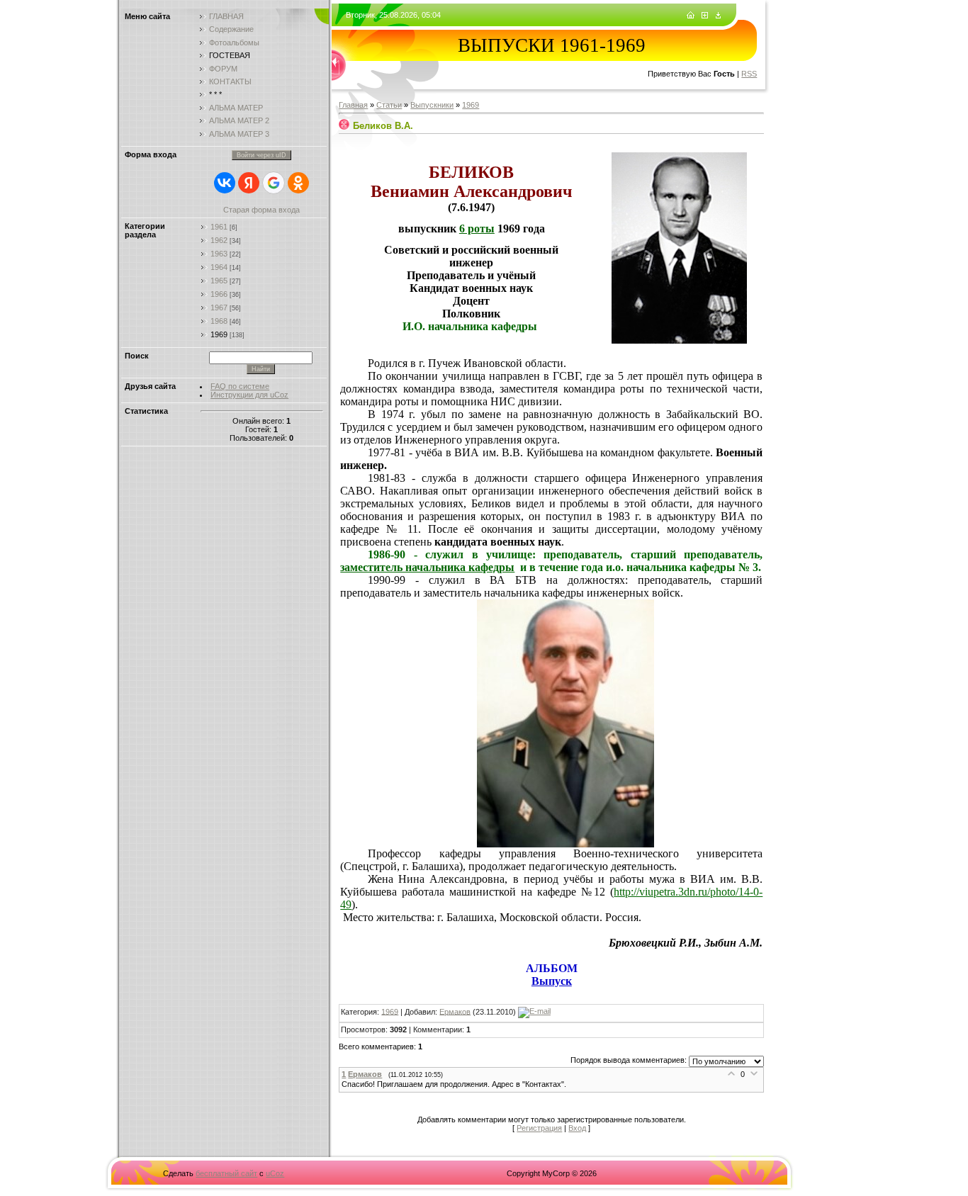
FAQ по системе (239, 386)
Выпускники (432, 105)
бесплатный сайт (226, 1173)
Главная (353, 105)
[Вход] (718, 15)
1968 (218, 321)
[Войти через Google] (273, 182)
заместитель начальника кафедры (427, 567)
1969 (218, 334)
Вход (577, 1128)
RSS (749, 73)
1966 (218, 294)
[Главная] (690, 15)
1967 (218, 307)
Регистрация (539, 1128)
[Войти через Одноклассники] (298, 182)
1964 (218, 267)
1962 (218, 240)
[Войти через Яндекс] (248, 182)
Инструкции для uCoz (249, 394)
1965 (218, 280)
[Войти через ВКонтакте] (224, 182)
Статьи (389, 105)
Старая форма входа (261, 209)
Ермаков (455, 1011)
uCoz (275, 1173)
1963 (218, 253)
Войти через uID (261, 155)
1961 (218, 226)
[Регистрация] (705, 15)
